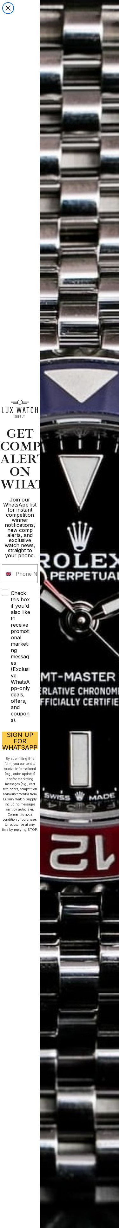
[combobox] (7, 574)
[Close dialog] (8, 8)
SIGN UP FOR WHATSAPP (19, 740)
